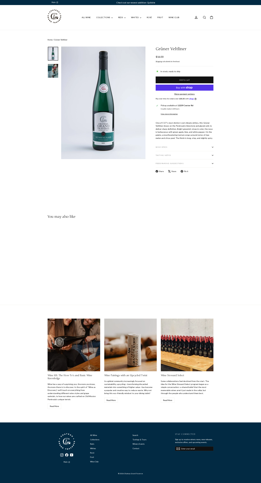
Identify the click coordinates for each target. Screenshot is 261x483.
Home (50, 40)
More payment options (184, 94)
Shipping (159, 61)
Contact (136, 448)
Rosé (149, 17)
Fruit (160, 17)
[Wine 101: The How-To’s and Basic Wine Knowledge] (74, 345)
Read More (54, 406)
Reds (121, 17)
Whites (135, 17)
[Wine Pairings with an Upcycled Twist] (130, 345)
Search (135, 435)
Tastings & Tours (140, 439)
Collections (103, 17)
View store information (169, 114)
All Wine (86, 17)
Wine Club (174, 17)
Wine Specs (161, 147)
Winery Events (139, 444)
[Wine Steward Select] (187, 345)
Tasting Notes (163, 155)
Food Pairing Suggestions (170, 163)
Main (54, 2)
